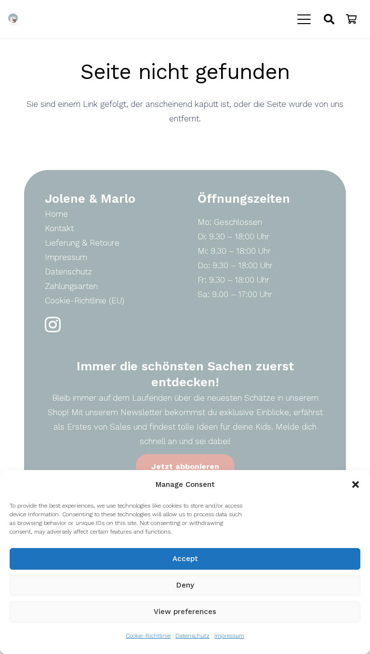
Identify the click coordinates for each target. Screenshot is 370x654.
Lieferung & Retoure (82, 243)
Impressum (229, 635)
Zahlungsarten (71, 286)
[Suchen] (329, 19)
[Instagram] (53, 325)
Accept (185, 558)
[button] (355, 484)
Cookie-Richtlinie (148, 635)
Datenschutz (192, 635)
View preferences (185, 611)
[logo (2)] (13, 19)
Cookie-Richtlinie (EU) (84, 300)
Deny (185, 585)
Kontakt (59, 228)
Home (56, 214)
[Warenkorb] (351, 19)
